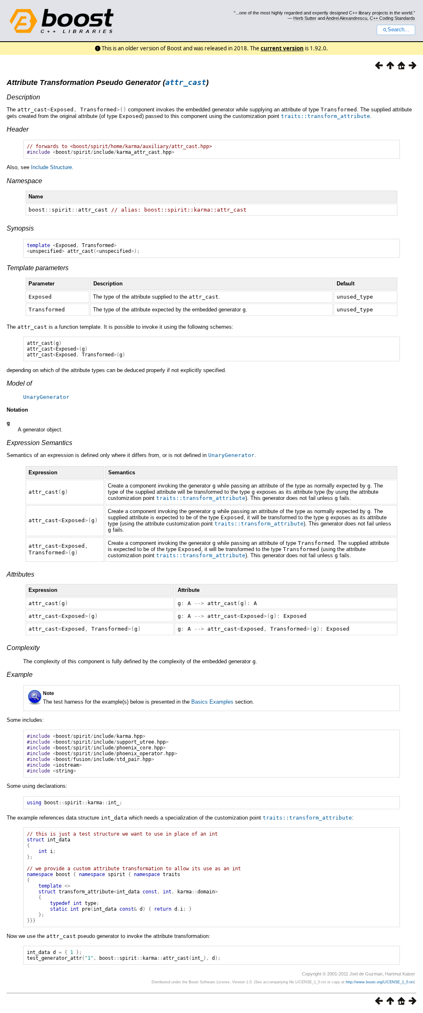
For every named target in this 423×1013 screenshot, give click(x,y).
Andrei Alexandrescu (346, 18)
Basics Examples (212, 702)
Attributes (20, 574)
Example (20, 674)
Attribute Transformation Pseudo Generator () (108, 82)
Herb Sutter (304, 18)
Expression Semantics (39, 442)
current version (282, 48)
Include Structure (51, 167)
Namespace (24, 180)
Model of (19, 383)
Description (23, 97)
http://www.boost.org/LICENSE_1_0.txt (380, 982)
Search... (398, 30)
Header (18, 129)
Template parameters (38, 267)
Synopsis (20, 228)
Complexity (23, 647)
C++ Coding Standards (392, 18)
